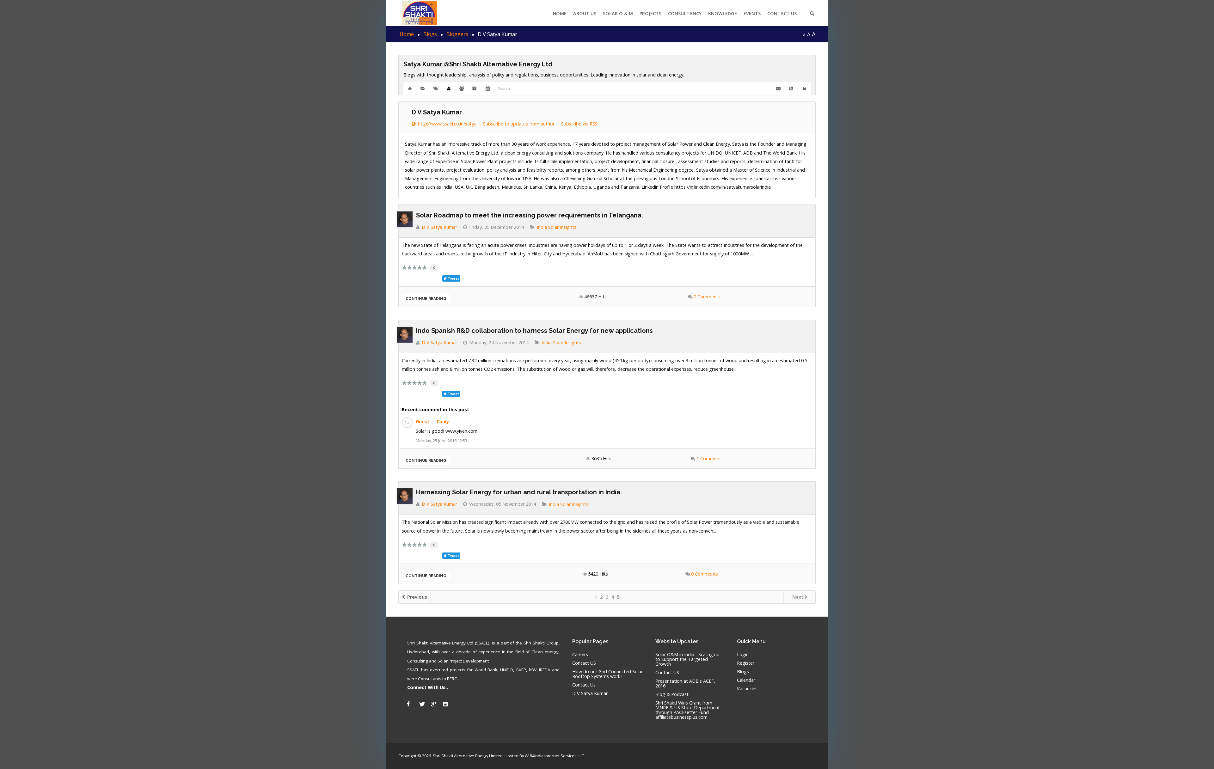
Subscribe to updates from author (519, 124)
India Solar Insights (556, 227)
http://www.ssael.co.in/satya (445, 124)
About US (584, 13)
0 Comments (707, 297)
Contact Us (782, 13)
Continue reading (426, 298)
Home (560, 13)
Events (752, 13)
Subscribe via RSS (579, 124)
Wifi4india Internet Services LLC (554, 756)
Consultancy (685, 13)
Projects (650, 13)
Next (797, 597)
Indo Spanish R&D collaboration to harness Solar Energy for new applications (534, 330)
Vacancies (747, 689)
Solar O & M (618, 13)
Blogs (743, 671)
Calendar (746, 680)
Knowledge (722, 13)
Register (745, 663)
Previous (416, 597)
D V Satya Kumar (437, 112)
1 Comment (708, 458)
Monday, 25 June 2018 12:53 (441, 440)
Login (743, 654)
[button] (804, 88)
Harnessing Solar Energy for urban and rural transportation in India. (519, 492)
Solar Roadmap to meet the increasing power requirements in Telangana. (529, 215)
